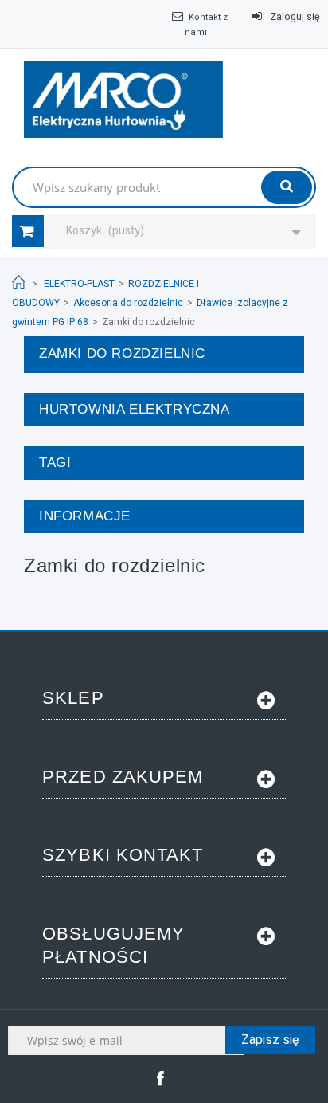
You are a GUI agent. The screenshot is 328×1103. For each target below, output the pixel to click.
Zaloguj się (293, 17)
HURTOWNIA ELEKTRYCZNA (134, 409)
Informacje (85, 516)
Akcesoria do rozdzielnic (128, 303)
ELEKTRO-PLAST (79, 284)
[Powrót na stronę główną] (18, 282)
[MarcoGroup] (123, 99)
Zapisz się (270, 1040)
